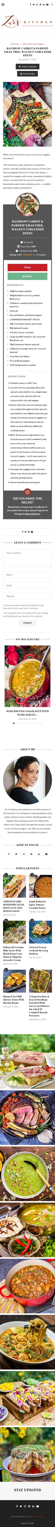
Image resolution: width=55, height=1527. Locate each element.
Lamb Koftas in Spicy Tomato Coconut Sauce (37, 904)
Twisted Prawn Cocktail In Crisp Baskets (38, 950)
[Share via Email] (32, 531)
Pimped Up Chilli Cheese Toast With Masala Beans (13, 999)
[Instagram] (37, 4)
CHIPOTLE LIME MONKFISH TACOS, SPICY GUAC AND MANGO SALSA (13, 906)
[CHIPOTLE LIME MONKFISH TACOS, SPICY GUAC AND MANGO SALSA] (14, 886)
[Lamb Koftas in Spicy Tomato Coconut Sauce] (40, 886)
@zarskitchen (33, 513)
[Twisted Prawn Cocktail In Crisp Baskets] (40, 932)
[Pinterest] (40, 4)
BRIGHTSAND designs (37, 1516)
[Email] (47, 4)
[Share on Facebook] (22, 531)
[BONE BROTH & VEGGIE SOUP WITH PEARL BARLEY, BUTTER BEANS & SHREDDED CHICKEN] (27, 676)
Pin (28, 267)
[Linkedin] (44, 4)
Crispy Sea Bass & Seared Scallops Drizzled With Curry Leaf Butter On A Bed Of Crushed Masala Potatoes (39, 1006)
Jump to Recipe (29, 66)
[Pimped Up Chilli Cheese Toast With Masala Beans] (14, 981)
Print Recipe (29, 73)
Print (29, 276)
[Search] (51, 4)
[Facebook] (30, 4)
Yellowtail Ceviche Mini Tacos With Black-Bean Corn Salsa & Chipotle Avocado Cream (13, 954)
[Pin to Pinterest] (29, 531)
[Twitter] (34, 4)
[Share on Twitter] (26, 531)
